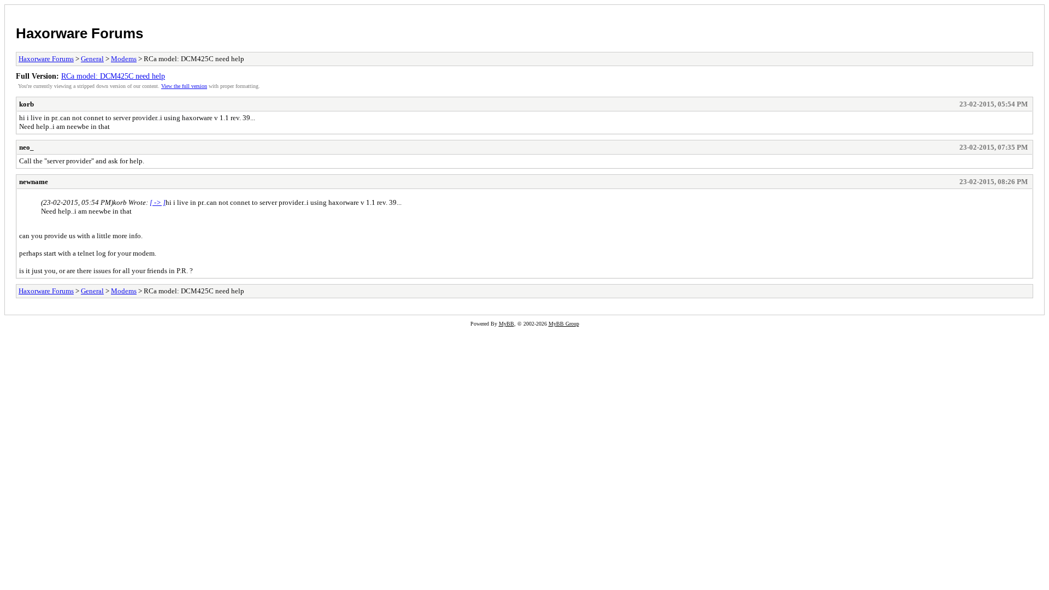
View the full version (184, 86)
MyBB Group (564, 324)
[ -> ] (158, 202)
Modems (124, 59)
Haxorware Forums (79, 33)
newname (33, 182)
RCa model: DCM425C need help (113, 76)
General (92, 59)
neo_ (26, 147)
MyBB (506, 324)
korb (26, 104)
